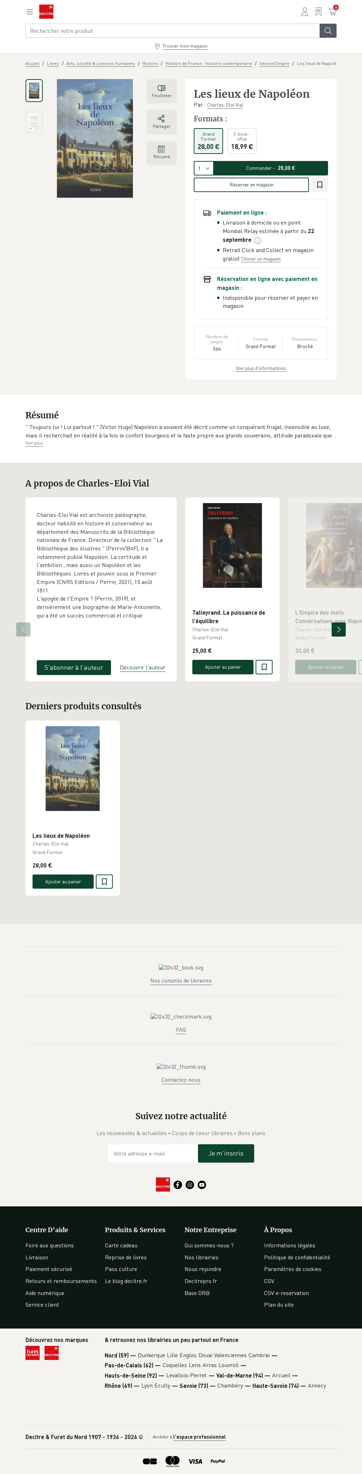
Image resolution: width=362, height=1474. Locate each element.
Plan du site (279, 1304)
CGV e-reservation (286, 1292)
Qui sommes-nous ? (209, 1245)
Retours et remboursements (61, 1280)
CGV (269, 1280)
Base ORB (197, 1292)
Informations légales (289, 1245)
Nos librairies (201, 1257)
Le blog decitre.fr (126, 1280)
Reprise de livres (126, 1257)
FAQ (181, 1029)
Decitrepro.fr (201, 1280)
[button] (181, 431)
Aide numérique (44, 1292)
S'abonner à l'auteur (74, 667)
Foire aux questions (49, 1245)
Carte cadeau (121, 1245)
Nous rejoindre (203, 1268)
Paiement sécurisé (48, 1268)
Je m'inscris (226, 1153)
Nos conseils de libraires (181, 980)
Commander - (270, 168)
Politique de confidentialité (297, 1257)
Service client (42, 1304)
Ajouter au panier (223, 667)
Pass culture (121, 1268)
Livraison (36, 1257)
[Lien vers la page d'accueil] (46, 12)
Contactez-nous (181, 1079)
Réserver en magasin (251, 184)
